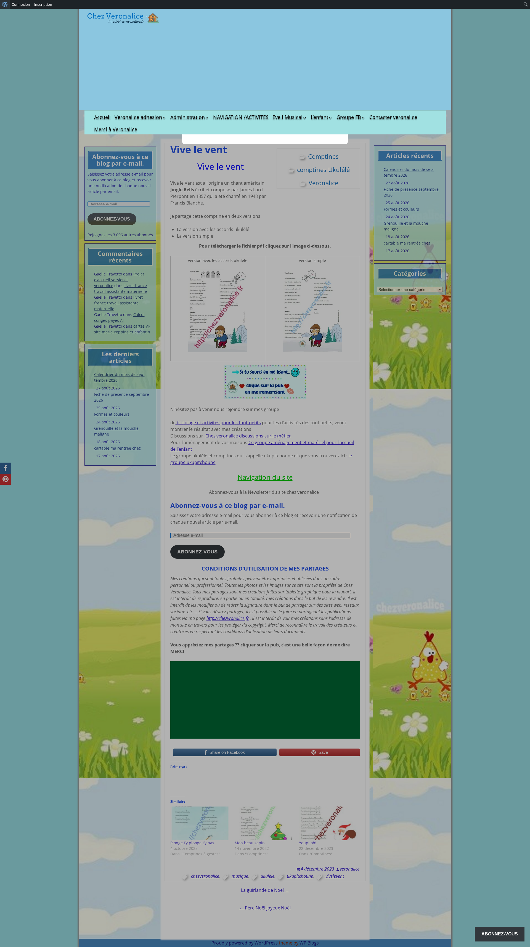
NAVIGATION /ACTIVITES (241, 117)
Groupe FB (348, 117)
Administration (187, 117)
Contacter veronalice (393, 117)
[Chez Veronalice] (123, 18)
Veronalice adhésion (138, 117)
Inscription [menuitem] (43, 4)
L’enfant (319, 117)
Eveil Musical (287, 117)
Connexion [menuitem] (21, 4)
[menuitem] (5, 4)
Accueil (102, 117)
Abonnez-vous (499, 934)
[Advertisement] (265, 67)
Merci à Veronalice (115, 129)
